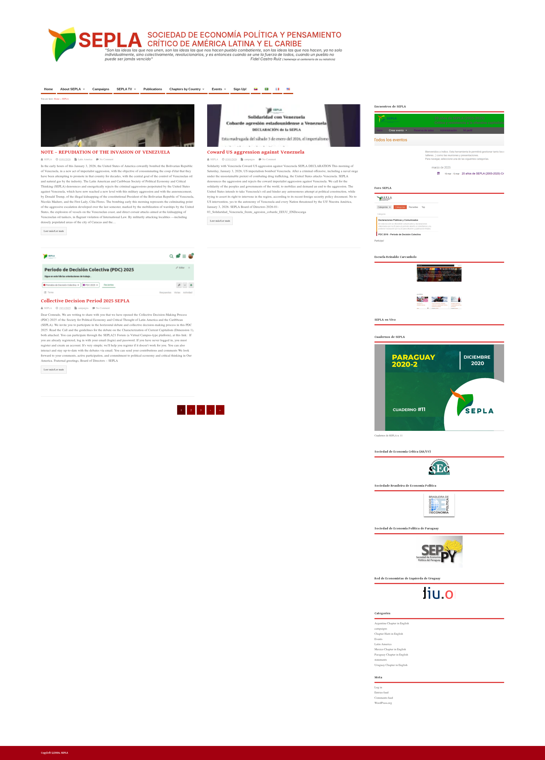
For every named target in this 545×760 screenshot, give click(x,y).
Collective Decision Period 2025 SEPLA (85, 301)
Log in (378, 687)
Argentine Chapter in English (391, 623)
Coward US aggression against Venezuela (255, 152)
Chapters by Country (185, 89)
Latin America (85, 159)
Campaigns (100, 89)
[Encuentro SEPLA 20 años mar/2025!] (439, 175)
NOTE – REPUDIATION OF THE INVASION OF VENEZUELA (105, 152)
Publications (152, 89)
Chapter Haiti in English (388, 634)
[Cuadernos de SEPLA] (439, 430)
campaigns (249, 159)
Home (48, 89)
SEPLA (48, 159)
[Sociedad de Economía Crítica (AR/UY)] (439, 462)
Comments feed (383, 698)
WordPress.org (383, 703)
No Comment (106, 159)
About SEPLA (70, 89)
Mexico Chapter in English (390, 649)
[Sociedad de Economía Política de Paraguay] (439, 547)
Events (217, 89)
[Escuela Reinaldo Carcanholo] (439, 282)
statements (380, 659)
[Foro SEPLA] (406, 235)
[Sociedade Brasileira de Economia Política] (439, 500)
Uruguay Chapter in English (390, 665)
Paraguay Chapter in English (391, 654)
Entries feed (381, 692)
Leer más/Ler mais (54, 231)
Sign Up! (240, 89)
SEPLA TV (124, 89)
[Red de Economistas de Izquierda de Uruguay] (439, 589)
